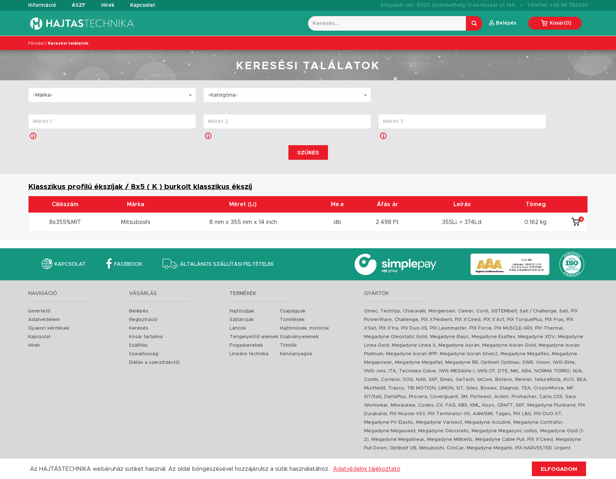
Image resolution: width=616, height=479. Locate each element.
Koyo (488, 405)
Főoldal (36, 43)
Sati (563, 311)
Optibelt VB (403, 448)
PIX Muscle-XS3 (407, 414)
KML (474, 405)
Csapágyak (293, 311)
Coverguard (444, 396)
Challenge (406, 319)
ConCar (455, 448)
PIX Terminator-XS (449, 414)
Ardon (501, 396)
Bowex (489, 388)
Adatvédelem (44, 319)
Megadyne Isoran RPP (411, 354)
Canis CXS (551, 396)
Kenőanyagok (296, 354)
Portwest (480, 396)
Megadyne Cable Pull (499, 439)
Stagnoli (508, 388)
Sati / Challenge (538, 311)
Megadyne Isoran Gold (509, 345)
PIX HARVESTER (533, 448)
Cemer (465, 311)
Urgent (562, 448)
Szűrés (308, 153)
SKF (433, 379)
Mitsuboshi (431, 448)
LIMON (445, 388)
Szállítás (138, 345)
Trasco (396, 388)
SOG (408, 379)
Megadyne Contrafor (538, 422)
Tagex (503, 414)
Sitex (472, 388)
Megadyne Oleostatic (443, 431)
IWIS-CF (486, 371)
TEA (526, 388)
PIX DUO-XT (547, 414)
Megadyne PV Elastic (388, 422)
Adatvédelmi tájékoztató (366, 469)
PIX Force (480, 328)
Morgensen (441, 311)
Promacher (524, 396)
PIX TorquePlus (524, 319)
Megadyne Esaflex (493, 337)
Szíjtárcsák (242, 319)
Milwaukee (403, 405)
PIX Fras (554, 319)
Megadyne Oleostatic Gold (395, 337)
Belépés (138, 311)
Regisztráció (143, 319)
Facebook (128, 264)
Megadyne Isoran (458, 345)
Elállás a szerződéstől (154, 362)
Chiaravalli (414, 311)
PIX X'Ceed (468, 319)
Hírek (107, 5)
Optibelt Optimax (500, 362)
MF (570, 388)
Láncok (238, 328)
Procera (418, 396)
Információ (42, 5)
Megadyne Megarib (489, 448)
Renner (523, 379)
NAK (421, 379)
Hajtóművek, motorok (304, 328)
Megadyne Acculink (487, 422)
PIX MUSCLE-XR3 (513, 328)
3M (464, 396)
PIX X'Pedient (436, 319)
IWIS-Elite (564, 362)
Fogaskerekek (246, 345)
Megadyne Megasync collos (504, 431)
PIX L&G (522, 414)
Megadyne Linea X (414, 345)
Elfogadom (559, 469)
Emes (446, 379)
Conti (482, 311)
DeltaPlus (395, 396)
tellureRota (547, 379)
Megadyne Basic (449, 337)
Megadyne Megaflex (524, 354)
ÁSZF (79, 5)
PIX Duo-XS (414, 328)
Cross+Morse (549, 388)
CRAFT (505, 405)
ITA (392, 371)
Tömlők (288, 345)
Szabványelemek (299, 337)
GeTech (465, 379)
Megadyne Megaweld (389, 431)
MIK (514, 371)
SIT (459, 388)
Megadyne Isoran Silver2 (469, 354)
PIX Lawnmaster (448, 328)
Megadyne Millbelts (449, 439)
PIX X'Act (493, 319)
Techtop (390, 311)
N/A (577, 371)
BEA (581, 379)
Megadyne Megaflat (418, 362)
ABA (526, 371)
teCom (484, 379)
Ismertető (39, 311)
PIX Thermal (549, 328)
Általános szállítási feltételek (227, 264)
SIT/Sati (372, 396)
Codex (425, 405)
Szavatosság (143, 354)
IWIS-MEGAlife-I (456, 371)
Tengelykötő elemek (254, 337)
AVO (568, 379)
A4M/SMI (483, 414)
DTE (503, 371)
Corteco (390, 379)
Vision (543, 362)
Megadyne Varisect (439, 422)
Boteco (503, 379)
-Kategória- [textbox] (222, 95)
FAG (451, 405)
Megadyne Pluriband (551, 405)
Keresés (138, 328)
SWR (527, 362)
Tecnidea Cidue (417, 371)
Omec (371, 311)
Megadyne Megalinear (397, 439)
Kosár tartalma (146, 337)
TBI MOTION (421, 388)
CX (439, 405)
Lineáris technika (249, 354)
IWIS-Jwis (375, 371)
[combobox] (112, 95)
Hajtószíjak (242, 311)
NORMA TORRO (552, 371)
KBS (462, 405)
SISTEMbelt (504, 311)
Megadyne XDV (536, 337)
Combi (371, 379)
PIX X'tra (388, 328)
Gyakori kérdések (49, 328)
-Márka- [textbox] (43, 95)
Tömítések (292, 319)
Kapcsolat (142, 5)
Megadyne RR (461, 362)
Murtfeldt (374, 388)
